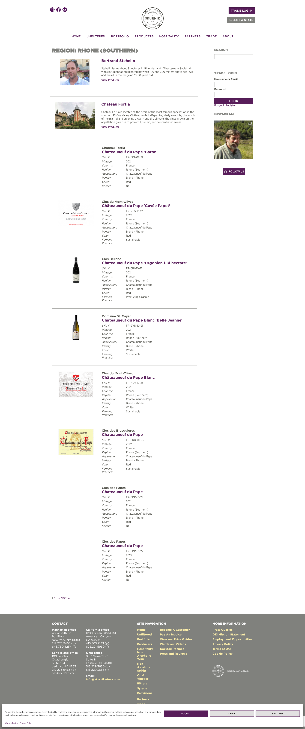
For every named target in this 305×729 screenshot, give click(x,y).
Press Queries (222, 629)
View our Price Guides (176, 639)
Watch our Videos (173, 644)
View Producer (110, 80)
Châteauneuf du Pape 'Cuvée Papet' (136, 205)
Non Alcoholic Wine (144, 655)
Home (76, 36)
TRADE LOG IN (242, 10)
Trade (211, 36)
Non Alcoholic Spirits (144, 667)
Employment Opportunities (232, 639)
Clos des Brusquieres (118, 430)
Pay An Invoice (171, 634)
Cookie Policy (11, 723)
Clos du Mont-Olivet (117, 202)
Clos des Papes (114, 488)
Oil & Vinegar (142, 677)
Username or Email (226, 79)
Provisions (144, 693)
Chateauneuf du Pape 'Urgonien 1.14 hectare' (144, 262)
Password (220, 89)
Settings (277, 713)
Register (231, 105)
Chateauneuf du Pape (122, 434)
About (228, 36)
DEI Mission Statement (229, 634)
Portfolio (120, 36)
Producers (144, 36)
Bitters (142, 683)
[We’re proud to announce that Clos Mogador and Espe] (233, 140)
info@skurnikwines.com (103, 679)
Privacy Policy (26, 723)
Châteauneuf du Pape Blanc (128, 377)
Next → (65, 598)
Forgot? (219, 105)
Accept (186, 713)
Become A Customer (175, 629)
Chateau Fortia (115, 104)
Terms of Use (222, 649)
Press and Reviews (173, 653)
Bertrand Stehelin (118, 60)
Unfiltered (95, 36)
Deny (231, 713)
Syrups (142, 688)
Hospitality (169, 36)
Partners (192, 36)
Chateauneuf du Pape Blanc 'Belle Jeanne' (142, 320)
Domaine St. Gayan (116, 316)
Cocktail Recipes (172, 649)
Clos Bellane (111, 259)
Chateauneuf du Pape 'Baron (129, 151)
